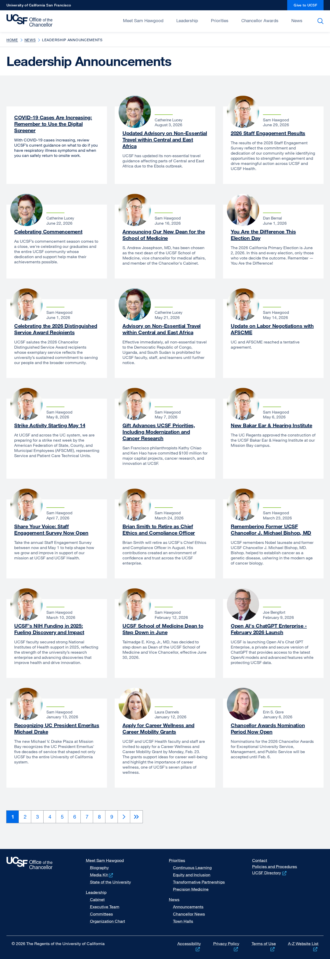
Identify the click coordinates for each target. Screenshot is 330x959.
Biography (99, 867)
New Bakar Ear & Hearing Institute (271, 425)
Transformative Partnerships (199, 882)
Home (12, 40)
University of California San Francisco (38, 6)
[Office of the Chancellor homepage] (30, 20)
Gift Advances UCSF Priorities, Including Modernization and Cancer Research (158, 431)
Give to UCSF (309, 6)
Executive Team (104, 906)
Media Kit (102, 874)
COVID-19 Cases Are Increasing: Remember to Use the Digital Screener (53, 123)
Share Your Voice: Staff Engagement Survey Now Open (51, 529)
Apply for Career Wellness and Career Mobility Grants (158, 728)
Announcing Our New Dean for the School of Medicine (163, 234)
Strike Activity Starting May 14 (49, 425)
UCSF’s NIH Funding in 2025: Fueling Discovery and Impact (49, 628)
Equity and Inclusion (191, 874)
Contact (259, 860)
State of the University (110, 882)
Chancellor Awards (259, 20)
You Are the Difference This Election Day (263, 234)
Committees (101, 913)
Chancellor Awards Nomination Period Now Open (268, 728)
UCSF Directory (269, 872)
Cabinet (97, 899)
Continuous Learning (192, 867)
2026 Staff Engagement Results (268, 133)
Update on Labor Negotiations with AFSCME (272, 329)
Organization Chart (107, 921)
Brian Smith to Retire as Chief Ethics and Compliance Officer (158, 529)
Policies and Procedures (274, 866)
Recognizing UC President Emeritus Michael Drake (56, 728)
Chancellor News (189, 913)
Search (321, 21)
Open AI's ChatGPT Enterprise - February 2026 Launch (269, 628)
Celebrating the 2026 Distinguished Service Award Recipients (55, 329)
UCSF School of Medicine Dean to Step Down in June (162, 628)
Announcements (188, 906)
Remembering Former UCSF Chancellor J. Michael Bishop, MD (271, 529)
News (296, 20)
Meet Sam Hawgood (143, 20)
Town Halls (183, 921)
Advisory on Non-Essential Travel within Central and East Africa (161, 329)
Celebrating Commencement (48, 231)
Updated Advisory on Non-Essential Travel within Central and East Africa (164, 139)
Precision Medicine (191, 889)
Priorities (219, 20)
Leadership (187, 20)
